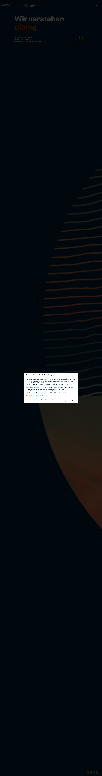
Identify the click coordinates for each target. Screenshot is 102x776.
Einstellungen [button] (70, 400)
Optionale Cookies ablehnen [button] (49, 400)
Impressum (41, 395)
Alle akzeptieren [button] (32, 400)
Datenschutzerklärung (31, 395)
